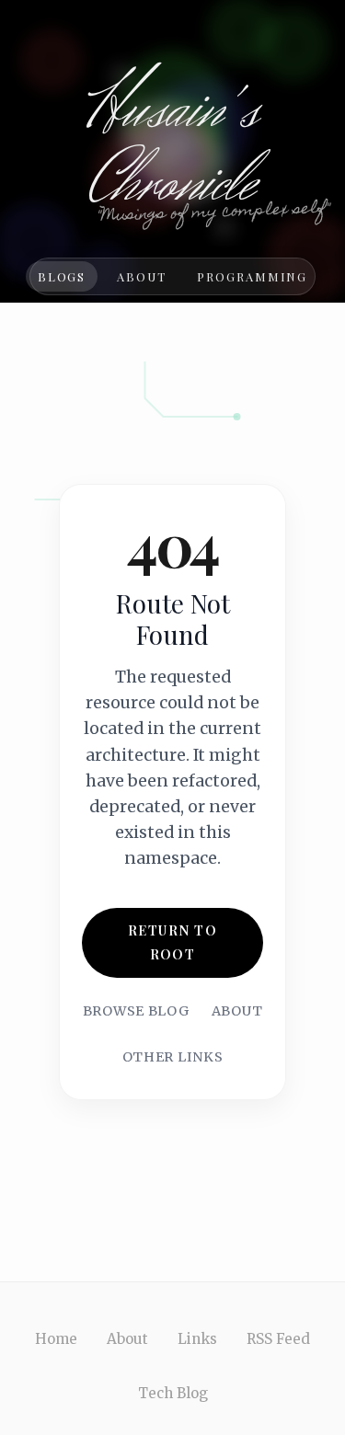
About (142, 276)
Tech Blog (173, 1393)
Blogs (62, 276)
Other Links (173, 1057)
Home (56, 1339)
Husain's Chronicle (172, 147)
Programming (252, 276)
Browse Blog (136, 1011)
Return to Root (172, 942)
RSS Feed (278, 1339)
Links (197, 1339)
